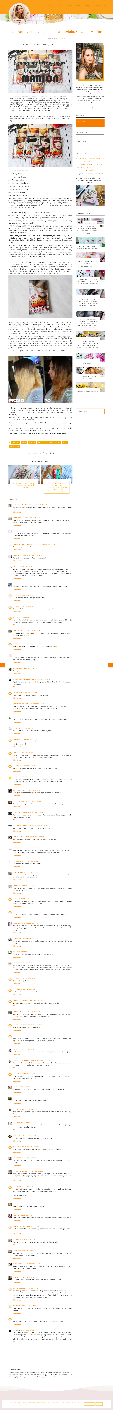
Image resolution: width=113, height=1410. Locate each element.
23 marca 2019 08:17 (28, 1330)
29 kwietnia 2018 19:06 (26, 1277)
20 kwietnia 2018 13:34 (26, 912)
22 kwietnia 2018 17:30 (23, 1087)
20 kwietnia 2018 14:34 (31, 923)
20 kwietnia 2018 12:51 (31, 872)
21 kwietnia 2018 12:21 (39, 1000)
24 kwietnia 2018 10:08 (32, 1204)
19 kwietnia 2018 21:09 (28, 617)
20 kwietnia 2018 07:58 (32, 790)
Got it (99, 1404)
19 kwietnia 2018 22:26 (36, 703)
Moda (61, 5)
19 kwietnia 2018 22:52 (26, 728)
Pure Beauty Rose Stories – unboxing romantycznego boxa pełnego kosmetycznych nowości (90, 164)
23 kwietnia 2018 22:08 (35, 1171)
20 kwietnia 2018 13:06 (26, 885)
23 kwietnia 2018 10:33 (23, 1122)
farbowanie (15, 442)
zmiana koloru (14, 446)
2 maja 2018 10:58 (33, 1305)
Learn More (89, 1404)
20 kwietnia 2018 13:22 (26, 898)
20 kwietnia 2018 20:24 (24, 951)
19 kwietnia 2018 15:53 (34, 555)
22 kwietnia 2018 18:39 (45, 1098)
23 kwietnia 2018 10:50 (28, 1135)
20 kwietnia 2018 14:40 (30, 938)
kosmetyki (32, 442)
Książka (97, 5)
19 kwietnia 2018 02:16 (39, 504)
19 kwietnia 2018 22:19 (30, 692)
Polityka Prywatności (84, 125)
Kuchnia (88, 5)
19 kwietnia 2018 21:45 (34, 655)
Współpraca (81, 121)
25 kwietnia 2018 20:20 (27, 1239)
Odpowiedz (17, 512)
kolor (24, 442)
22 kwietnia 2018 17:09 (27, 1073)
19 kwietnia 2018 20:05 (24, 566)
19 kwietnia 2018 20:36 (27, 606)
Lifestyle (96, 9)
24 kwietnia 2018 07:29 (26, 1186)
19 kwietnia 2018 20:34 (27, 595)
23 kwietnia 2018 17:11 (29, 1158)
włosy (65, 442)
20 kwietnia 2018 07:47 (25, 777)
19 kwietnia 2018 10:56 (47, 544)
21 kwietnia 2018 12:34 (32, 1011)
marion (40, 442)
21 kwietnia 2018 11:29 (34, 989)
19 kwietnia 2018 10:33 (33, 517)
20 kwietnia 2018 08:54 (37, 812)
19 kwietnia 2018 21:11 (32, 630)
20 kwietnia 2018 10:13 (37, 836)
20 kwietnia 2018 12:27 (31, 861)
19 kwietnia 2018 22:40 (38, 717)
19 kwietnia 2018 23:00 (29, 739)
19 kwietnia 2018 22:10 (42, 679)
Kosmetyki (52, 5)
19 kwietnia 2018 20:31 (28, 584)
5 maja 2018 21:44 (22, 1319)
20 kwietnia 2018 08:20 (33, 801)
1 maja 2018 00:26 (32, 1288)
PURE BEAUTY (79, 5)
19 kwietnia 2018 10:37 (32, 531)
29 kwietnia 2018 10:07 (32, 1264)
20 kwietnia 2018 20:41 (25, 963)
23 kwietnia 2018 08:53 (29, 1109)
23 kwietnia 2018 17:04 (32, 1146)
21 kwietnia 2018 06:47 (27, 978)
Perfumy (69, 5)
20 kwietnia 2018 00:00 (26, 752)
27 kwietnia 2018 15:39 (28, 1250)
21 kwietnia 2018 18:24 (35, 1025)
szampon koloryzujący (52, 442)
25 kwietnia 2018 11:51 (38, 1226)
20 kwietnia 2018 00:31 (27, 765)
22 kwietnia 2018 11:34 (42, 1060)
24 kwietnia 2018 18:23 (25, 1215)
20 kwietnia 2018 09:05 (39, 825)
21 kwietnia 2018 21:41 (31, 1036)
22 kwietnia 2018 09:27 (26, 1049)
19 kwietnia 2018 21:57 (30, 668)
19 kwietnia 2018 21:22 (34, 644)
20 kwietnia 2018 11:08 (33, 848)
